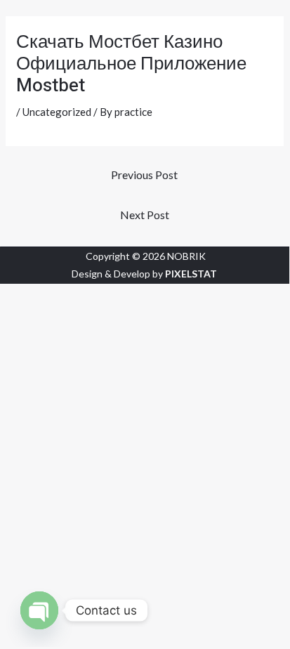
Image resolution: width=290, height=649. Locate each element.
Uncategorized (56, 111)
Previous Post (144, 174)
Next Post (144, 214)
